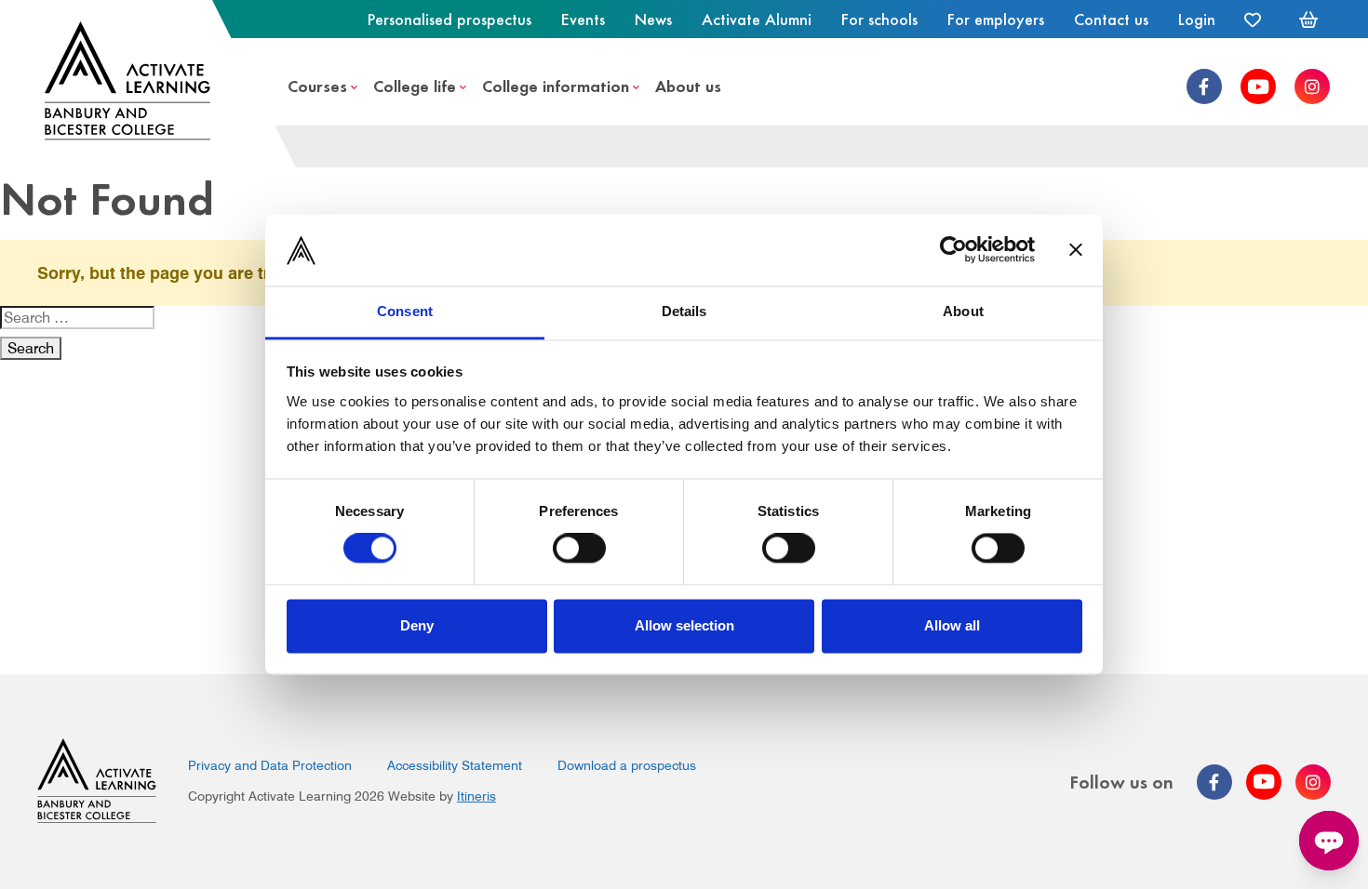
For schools (879, 18)
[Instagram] (1312, 86)
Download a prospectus (626, 765)
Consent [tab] (405, 311)
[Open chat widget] (1329, 840)
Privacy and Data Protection (270, 765)
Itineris (476, 796)
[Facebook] (1204, 86)
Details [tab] (684, 311)
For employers (995, 18)
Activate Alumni (756, 18)
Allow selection (684, 625)
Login (1196, 18)
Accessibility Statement (454, 765)
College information (555, 85)
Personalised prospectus (449, 18)
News (653, 18)
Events (583, 18)
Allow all (952, 625)
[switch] (579, 549)
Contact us (1111, 18)
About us (688, 85)
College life (414, 85)
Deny (417, 625)
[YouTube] (1258, 86)
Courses (317, 85)
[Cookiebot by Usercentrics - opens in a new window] (953, 250)
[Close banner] (1075, 250)
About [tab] (963, 311)
